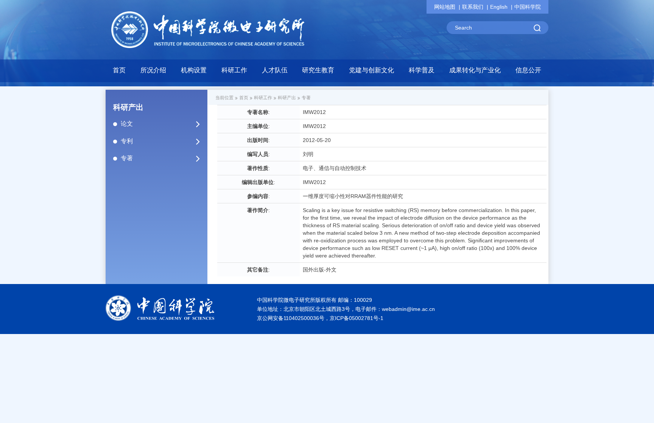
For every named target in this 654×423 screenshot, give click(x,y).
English (499, 7)
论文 (127, 123)
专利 (127, 141)
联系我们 (472, 7)
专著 (127, 158)
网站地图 (444, 7)
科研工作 (263, 97)
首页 (119, 70)
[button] (194, 72)
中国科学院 (527, 7)
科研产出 (287, 97)
